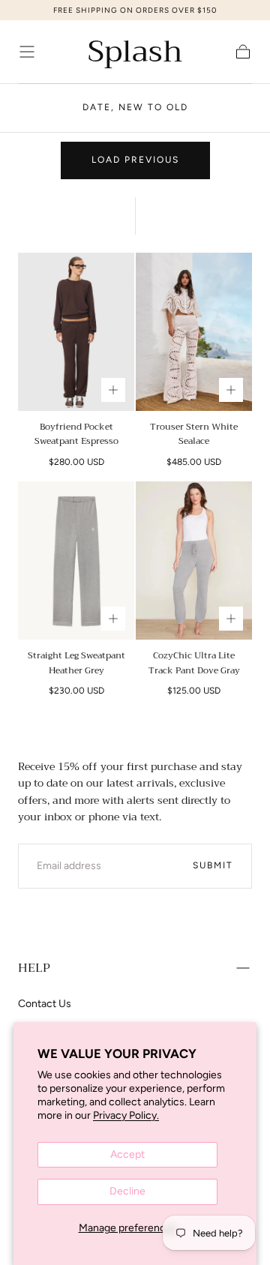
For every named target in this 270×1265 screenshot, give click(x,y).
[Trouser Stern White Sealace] (194, 332)
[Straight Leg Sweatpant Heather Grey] (76, 560)
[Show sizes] (113, 390)
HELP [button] (34, 968)
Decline (128, 1191)
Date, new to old (135, 107)
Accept (127, 1154)
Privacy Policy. (126, 1115)
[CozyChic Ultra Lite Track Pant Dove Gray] (194, 560)
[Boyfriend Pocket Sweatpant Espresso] (76, 332)
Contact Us (44, 1003)
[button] (27, 52)
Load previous (135, 159)
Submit (213, 865)
